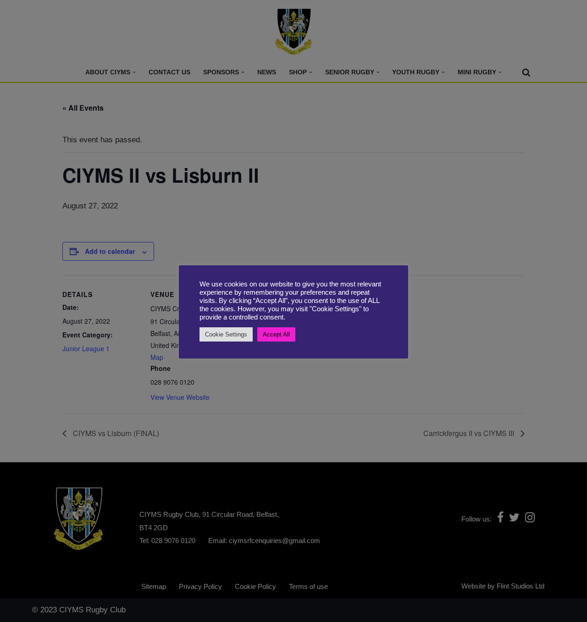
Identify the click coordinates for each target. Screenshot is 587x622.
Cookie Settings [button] (226, 334)
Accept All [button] (276, 334)
